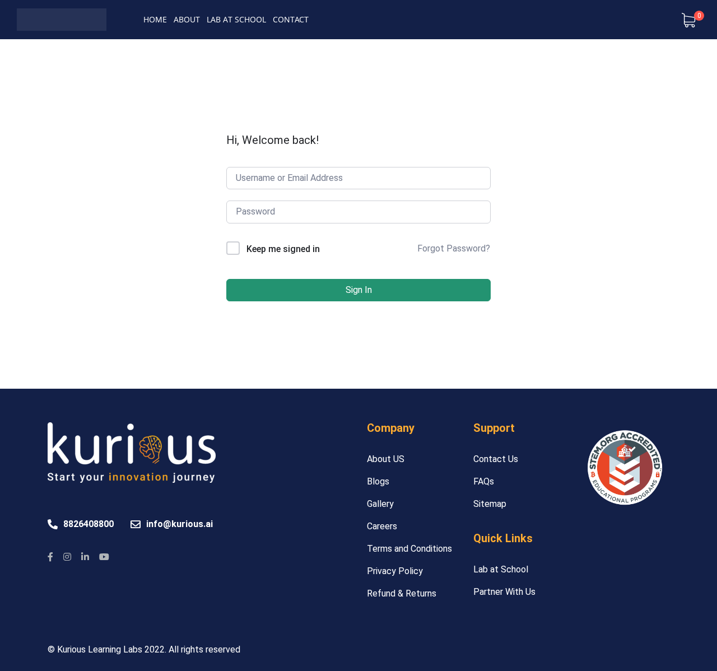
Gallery (380, 503)
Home (155, 19)
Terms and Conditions (409, 548)
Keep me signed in (283, 249)
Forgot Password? (453, 248)
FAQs (483, 481)
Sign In (359, 290)
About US (385, 459)
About (187, 19)
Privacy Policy (395, 571)
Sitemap (489, 503)
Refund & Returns (401, 593)
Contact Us (495, 459)
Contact (291, 19)
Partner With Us (504, 591)
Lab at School (236, 19)
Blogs (378, 481)
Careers (382, 526)
